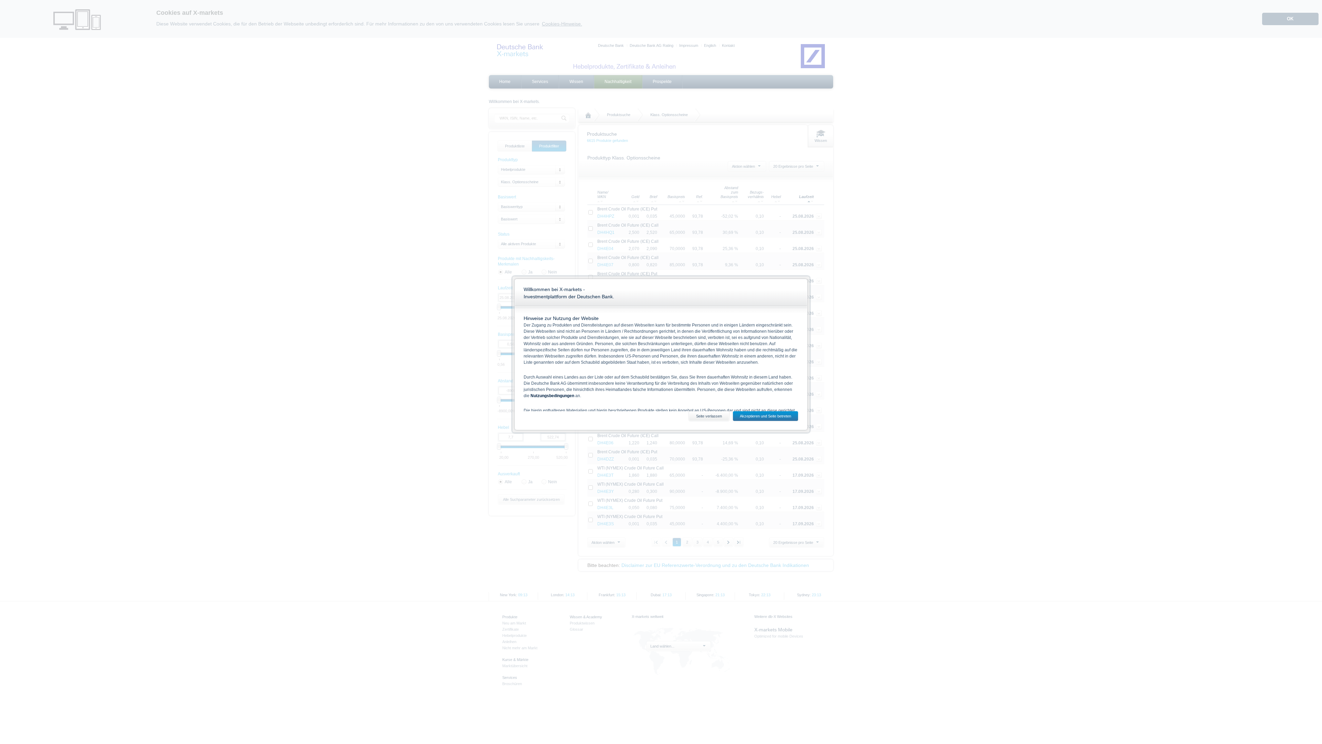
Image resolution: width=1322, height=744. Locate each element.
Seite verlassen (709, 416)
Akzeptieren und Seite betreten (765, 416)
